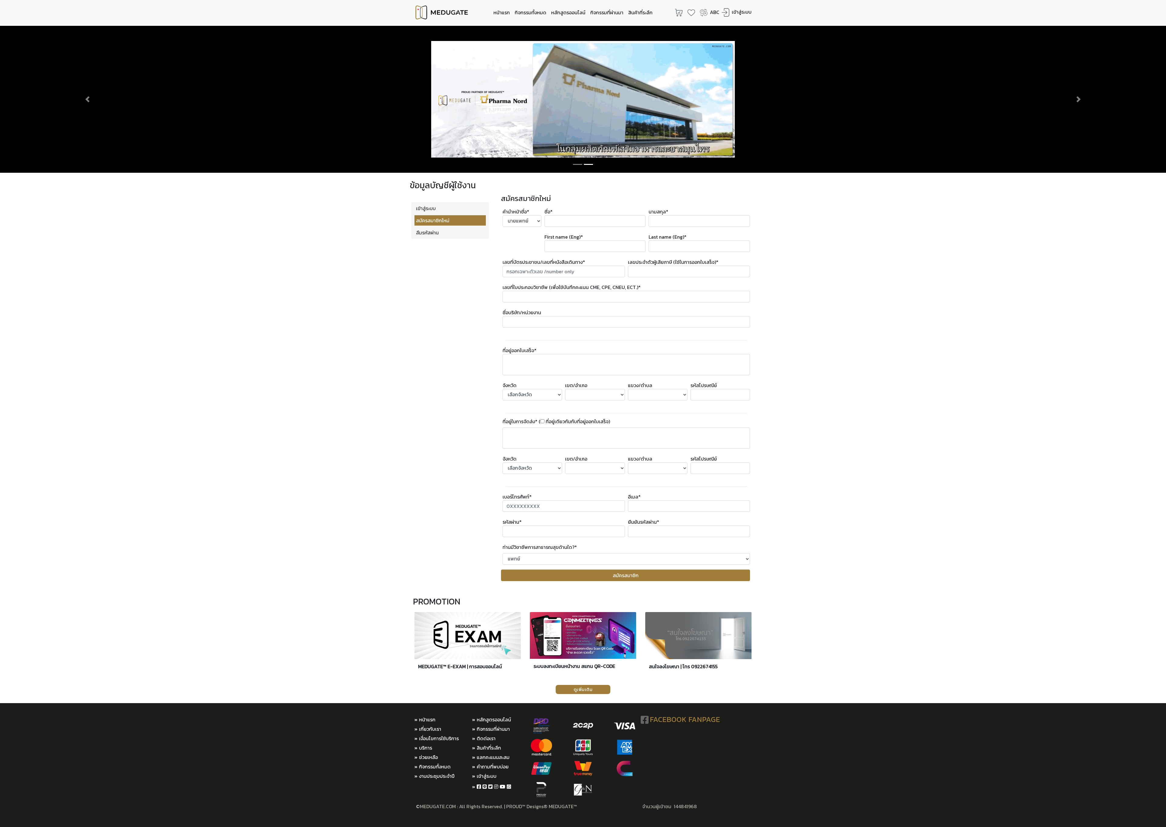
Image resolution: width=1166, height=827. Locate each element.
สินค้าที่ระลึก (640, 12)
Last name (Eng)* (668, 236)
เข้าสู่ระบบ (742, 11)
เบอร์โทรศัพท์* (517, 496)
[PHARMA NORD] (583, 99)
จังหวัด (510, 385)
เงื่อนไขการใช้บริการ (439, 738)
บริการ (425, 747)
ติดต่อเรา (486, 738)
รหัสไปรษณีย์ (703, 385)
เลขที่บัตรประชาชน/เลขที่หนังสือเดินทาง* (544, 262)
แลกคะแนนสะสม (493, 757)
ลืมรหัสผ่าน (427, 232)
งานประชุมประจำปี (437, 776)
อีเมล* (634, 496)
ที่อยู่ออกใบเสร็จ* (520, 350)
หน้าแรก (501, 12)
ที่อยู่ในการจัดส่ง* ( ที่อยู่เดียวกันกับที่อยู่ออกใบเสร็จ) (556, 421)
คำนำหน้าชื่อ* (516, 211)
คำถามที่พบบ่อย (493, 766)
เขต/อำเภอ (576, 385)
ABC (714, 12)
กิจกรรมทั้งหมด (530, 12)
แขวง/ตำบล (640, 385)
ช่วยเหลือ (428, 757)
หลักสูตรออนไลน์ (568, 12)
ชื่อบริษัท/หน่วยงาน (522, 312)
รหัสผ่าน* (512, 522)
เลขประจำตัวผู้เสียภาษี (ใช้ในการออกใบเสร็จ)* (673, 262)
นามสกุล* (658, 211)
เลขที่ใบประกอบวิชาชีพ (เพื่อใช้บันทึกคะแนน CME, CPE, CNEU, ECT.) (572, 287)
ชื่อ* (548, 211)
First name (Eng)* (563, 236)
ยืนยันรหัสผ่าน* (643, 522)
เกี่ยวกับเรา (430, 729)
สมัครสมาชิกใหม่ (432, 220)
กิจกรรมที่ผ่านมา (606, 12)
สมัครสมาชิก (626, 575)
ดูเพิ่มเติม (583, 689)
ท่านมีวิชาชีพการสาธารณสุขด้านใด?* (540, 547)
